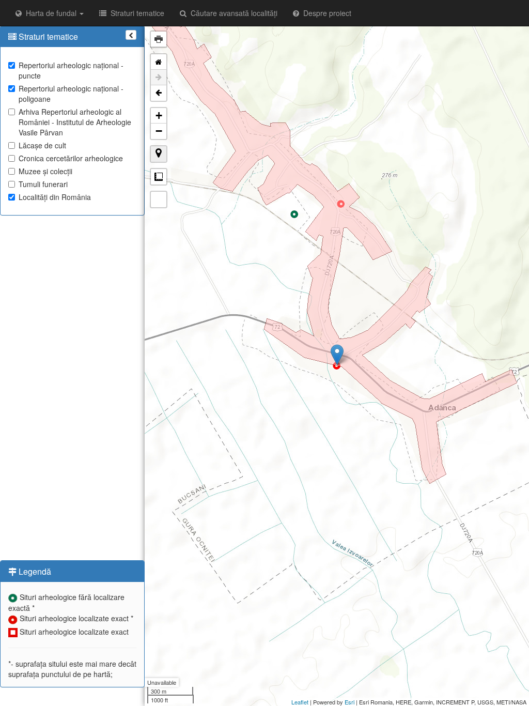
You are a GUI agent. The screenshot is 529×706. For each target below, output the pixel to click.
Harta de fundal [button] (50, 13)
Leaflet (299, 702)
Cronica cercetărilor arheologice (71, 158)
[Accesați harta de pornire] (158, 62)
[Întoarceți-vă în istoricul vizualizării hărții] (158, 93)
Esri (349, 702)
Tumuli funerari (43, 184)
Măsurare (158, 177)
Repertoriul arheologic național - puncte (71, 70)
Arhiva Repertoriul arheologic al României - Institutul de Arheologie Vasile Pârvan (75, 121)
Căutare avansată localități (231, 13)
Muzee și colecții (45, 171)
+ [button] (158, 115)
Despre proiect (325, 13)
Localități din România (55, 197)
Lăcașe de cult (42, 145)
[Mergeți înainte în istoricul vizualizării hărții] (158, 77)
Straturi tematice (135, 13)
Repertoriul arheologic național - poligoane (71, 93)
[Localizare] (158, 154)
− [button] (158, 131)
